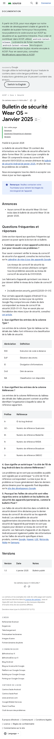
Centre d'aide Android (11, 689)
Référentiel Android (10, 622)
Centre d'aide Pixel (10, 693)
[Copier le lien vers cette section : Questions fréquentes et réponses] (18, 231)
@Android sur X (8, 653)
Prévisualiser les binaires (12, 634)
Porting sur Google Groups (13, 678)
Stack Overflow (8, 706)
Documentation (11, 11)
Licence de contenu (33, 599)
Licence (7, 724)
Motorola (43, 539)
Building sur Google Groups (13, 674)
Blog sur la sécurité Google (13, 666)
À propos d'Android (10, 720)
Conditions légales (44, 720)
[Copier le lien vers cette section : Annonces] (19, 204)
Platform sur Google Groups (13, 670)
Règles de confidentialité (23, 724)
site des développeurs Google (22, 488)
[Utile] (31, 100)
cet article (7, 314)
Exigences (6, 626)
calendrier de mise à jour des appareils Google (29, 259)
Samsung (15, 542)
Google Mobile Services (12, 702)
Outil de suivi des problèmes (13, 710)
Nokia (4, 542)
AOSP (4, 95)
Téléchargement (9, 630)
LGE (36, 539)
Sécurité (20, 95)
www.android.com (10, 698)
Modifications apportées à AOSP (18, 54)
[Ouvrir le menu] (4, 3)
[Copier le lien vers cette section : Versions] (17, 553)
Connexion (46, 3)
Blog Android (7, 662)
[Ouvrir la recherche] (31, 3)
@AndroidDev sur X (10, 658)
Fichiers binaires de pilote (12, 642)
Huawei (30, 539)
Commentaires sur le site (14, 728)
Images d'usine (8, 638)
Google (22, 539)
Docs (12, 95)
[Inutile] (35, 100)
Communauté (27, 720)
